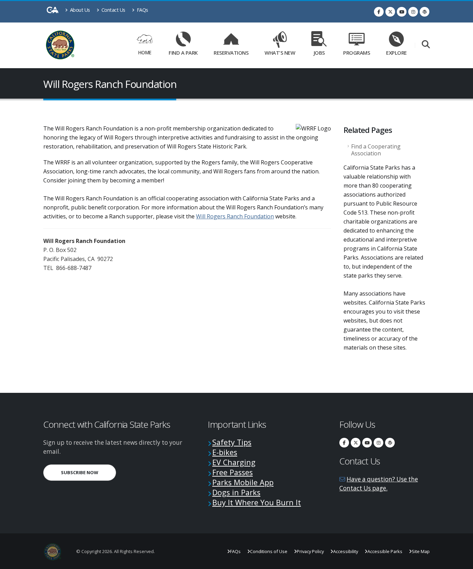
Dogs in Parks (236, 492)
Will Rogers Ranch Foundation (235, 216)
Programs (356, 52)
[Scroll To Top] (461, 561)
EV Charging (234, 462)
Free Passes (232, 472)
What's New (280, 52)
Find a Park (183, 52)
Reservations (233, 51)
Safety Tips (231, 442)
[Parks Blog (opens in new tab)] (424, 12)
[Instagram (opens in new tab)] (413, 12)
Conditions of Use (268, 551)
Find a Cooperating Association (376, 150)
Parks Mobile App (243, 482)
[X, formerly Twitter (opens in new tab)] (390, 12)
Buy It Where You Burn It (256, 502)
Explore (396, 52)
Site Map (421, 551)
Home (144, 52)
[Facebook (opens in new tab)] (379, 12)
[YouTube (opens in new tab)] (402, 12)
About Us (79, 10)
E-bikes (224, 452)
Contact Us (112, 10)
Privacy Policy (310, 551)
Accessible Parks (384, 551)
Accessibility (345, 551)
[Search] (426, 45)
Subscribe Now (88, 472)
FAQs (141, 10)
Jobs (319, 52)
